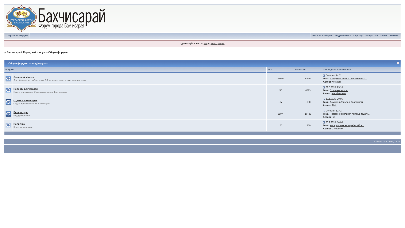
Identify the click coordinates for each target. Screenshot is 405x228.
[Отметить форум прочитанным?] (8, 78)
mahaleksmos (339, 93)
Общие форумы (58, 52)
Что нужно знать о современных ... (348, 78)
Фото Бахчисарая (322, 35)
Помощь (394, 35)
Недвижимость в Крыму (349, 35)
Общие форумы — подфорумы (27, 63)
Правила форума (18, 35)
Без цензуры (21, 112)
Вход (206, 43)
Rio (333, 117)
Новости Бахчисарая (26, 89)
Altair (334, 105)
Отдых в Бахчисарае (25, 100)
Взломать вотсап (339, 90)
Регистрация (217, 43)
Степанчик (337, 128)
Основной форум (24, 77)
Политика (19, 124)
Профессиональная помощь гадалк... (350, 114)
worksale (336, 81)
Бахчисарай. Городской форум (26, 52)
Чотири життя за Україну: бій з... (347, 125)
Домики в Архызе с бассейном (346, 102)
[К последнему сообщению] (324, 75)
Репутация (372, 35)
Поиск (384, 35)
